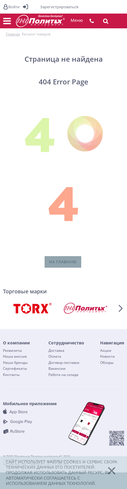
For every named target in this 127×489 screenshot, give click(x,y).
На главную (63, 261)
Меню (77, 20)
